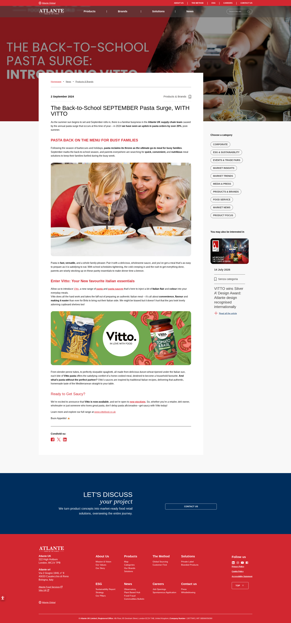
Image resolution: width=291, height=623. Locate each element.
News (190, 11)
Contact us (246, 3)
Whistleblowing (188, 592)
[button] (2, 598)
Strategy (100, 592)
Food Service (221, 199)
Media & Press (222, 183)
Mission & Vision (103, 561)
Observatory (130, 589)
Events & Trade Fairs (226, 160)
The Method (198, 3)
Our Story (100, 568)
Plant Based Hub (132, 592)
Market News (221, 207)
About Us (179, 3)
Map (126, 561)
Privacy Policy (238, 567)
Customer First (160, 565)
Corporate (220, 144)
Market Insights (223, 168)
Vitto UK (42, 590)
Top (238, 585)
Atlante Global (48, 3)
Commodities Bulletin (134, 599)
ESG (213, 3)
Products (89, 11)
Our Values (101, 565)
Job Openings (159, 589)
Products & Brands (84, 81)
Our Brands (129, 568)
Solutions (158, 11)
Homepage (56, 81)
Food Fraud (129, 596)
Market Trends (223, 175)
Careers (227, 3)
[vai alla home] (51, 11)
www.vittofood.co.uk (105, 412)
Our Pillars (101, 596)
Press (184, 589)
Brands (122, 11)
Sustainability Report (105, 589)
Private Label (187, 561)
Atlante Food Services (49, 587)
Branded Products (189, 565)
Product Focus (223, 215)
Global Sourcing (160, 561)
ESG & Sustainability (226, 152)
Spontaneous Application (164, 592)
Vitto (76, 289)
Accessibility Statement (242, 576)
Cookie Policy (238, 571)
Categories (129, 565)
